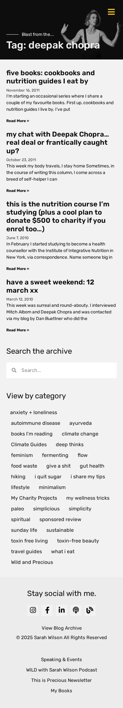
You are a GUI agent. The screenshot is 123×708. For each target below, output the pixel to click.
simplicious (46, 509)
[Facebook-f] (47, 610)
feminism (22, 455)
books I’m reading (32, 434)
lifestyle (20, 487)
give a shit (58, 466)
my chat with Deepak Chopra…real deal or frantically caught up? (57, 142)
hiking (18, 477)
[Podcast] (75, 610)
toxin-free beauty (78, 541)
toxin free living (29, 541)
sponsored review (60, 519)
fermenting (55, 455)
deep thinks (70, 444)
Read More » (17, 121)
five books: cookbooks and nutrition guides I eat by (50, 77)
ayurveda (80, 423)
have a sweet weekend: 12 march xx (50, 286)
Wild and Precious (32, 562)
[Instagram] (32, 610)
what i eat (62, 551)
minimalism (52, 487)
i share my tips (88, 477)
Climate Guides (29, 444)
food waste (24, 466)
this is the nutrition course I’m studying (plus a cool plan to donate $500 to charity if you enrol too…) (57, 216)
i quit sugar (48, 477)
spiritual (20, 519)
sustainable (60, 530)
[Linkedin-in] (61, 610)
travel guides (26, 551)
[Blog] (90, 610)
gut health (92, 466)
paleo (17, 509)
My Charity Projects (34, 498)
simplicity (80, 509)
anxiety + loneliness (33, 412)
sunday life (24, 530)
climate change (80, 434)
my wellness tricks (87, 498)
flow (83, 455)
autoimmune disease (35, 423)
